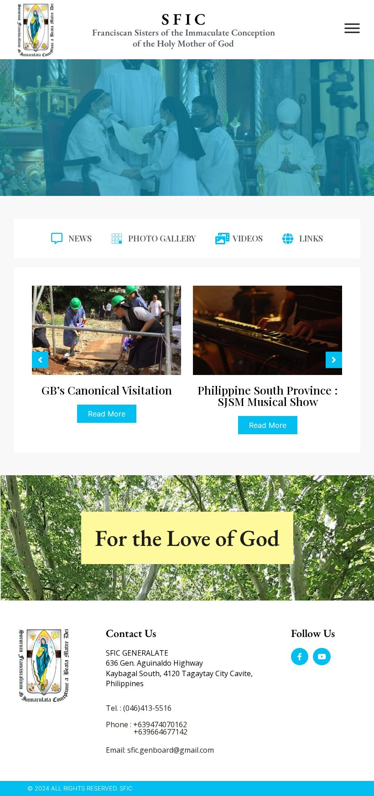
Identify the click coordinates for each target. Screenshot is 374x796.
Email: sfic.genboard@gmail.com (160, 750)
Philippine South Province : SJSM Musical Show (106, 395)
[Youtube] (321, 656)
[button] (40, 360)
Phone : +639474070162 (146, 724)
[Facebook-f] (299, 656)
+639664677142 (160, 732)
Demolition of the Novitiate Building (267, 395)
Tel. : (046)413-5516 (138, 708)
